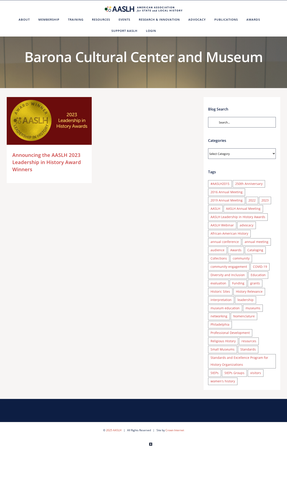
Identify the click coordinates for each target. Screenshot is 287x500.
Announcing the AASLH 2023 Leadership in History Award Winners (43, 121)
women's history (223, 381)
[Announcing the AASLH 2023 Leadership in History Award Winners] (49, 121)
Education (258, 275)
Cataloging (255, 250)
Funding (238, 283)
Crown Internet (174, 430)
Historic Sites (220, 291)
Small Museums (223, 349)
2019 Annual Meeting (227, 200)
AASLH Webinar (222, 225)
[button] (166, 30)
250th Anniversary (249, 184)
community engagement (229, 266)
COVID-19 (260, 266)
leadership (245, 300)
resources (248, 341)
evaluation (218, 283)
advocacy (246, 225)
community (241, 258)
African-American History (229, 233)
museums (253, 308)
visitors (255, 373)
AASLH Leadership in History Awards (238, 217)
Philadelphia (220, 324)
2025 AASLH (114, 430)
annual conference (225, 242)
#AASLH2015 (220, 184)
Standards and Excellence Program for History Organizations (239, 361)
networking (219, 316)
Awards (235, 250)
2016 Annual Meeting (227, 192)
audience (217, 250)
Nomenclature (244, 316)
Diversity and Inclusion (228, 275)
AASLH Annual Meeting (243, 208)
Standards (248, 349)
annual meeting (256, 242)
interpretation (221, 300)
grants (255, 283)
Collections (219, 258)
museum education (225, 308)
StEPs (215, 373)
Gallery (56, 121)
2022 (252, 200)
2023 (265, 200)
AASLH (215, 208)
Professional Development (230, 333)
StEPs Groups (234, 373)
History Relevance (249, 291)
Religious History (223, 341)
